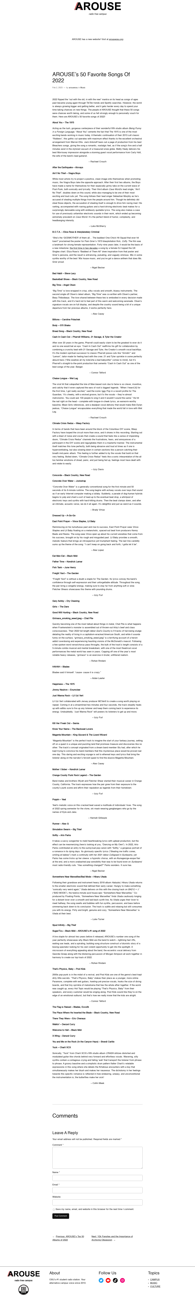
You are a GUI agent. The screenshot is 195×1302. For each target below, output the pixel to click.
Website (56, 1197)
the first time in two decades (84, 248)
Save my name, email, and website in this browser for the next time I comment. (95, 1209)
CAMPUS (155, 1280)
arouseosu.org (116, 39)
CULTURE (155, 1286)
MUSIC (153, 1283)
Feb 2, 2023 (57, 88)
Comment (58, 1145)
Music (82, 88)
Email (56, 1185)
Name (56, 1172)
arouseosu (73, 88)
